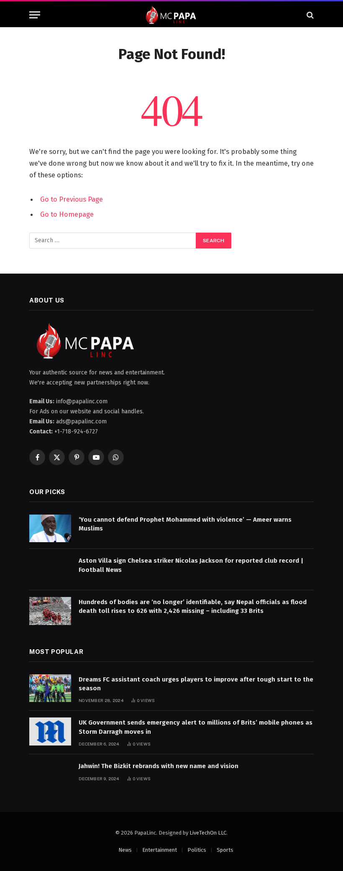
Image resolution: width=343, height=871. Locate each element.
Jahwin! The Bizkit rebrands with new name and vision (158, 766)
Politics (196, 850)
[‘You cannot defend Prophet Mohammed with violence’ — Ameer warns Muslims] (50, 529)
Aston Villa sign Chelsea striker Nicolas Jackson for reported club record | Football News (191, 565)
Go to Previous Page (71, 199)
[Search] (309, 14)
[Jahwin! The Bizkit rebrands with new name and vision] (50, 775)
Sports (225, 850)
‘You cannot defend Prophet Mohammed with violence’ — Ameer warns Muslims (185, 524)
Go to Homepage (67, 214)
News (125, 850)
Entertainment (159, 850)
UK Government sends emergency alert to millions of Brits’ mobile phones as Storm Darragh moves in (195, 727)
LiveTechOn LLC (207, 833)
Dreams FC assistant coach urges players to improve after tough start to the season (196, 684)
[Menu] (34, 14)
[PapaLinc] (171, 14)
